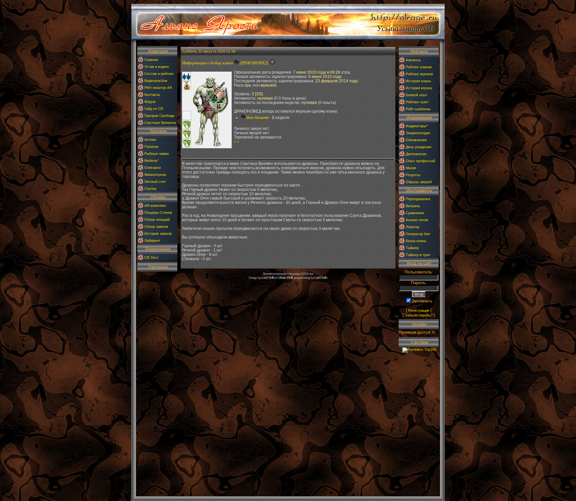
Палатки (151, 147)
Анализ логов (417, 220)
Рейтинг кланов (419, 67)
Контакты (152, 95)
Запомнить (422, 301)
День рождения (418, 147)
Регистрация (418, 310)
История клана (418, 81)
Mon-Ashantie (257, 118)
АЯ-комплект (155, 206)
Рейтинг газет (417, 102)
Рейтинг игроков (419, 74)
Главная (151, 60)
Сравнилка (415, 213)
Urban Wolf (285, 277)
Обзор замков (156, 227)
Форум (150, 102)
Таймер (412, 248)
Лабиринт (152, 241)
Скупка (150, 189)
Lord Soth (268, 277)
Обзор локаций (157, 220)
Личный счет (155, 182)
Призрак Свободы (159, 116)
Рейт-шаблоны (418, 109)
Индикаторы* (417, 126)
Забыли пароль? (419, 315)
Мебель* (151, 161)
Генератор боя (418, 234)
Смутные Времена (160, 123)
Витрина (413, 206)
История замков (158, 234)
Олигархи (152, 168)
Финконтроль (155, 175)
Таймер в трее (418, 255)
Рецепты (413, 175)
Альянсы (413, 60)
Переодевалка (418, 199)
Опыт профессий (420, 161)
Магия (411, 168)
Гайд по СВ (153, 109)
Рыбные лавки (156, 154)
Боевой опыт (416, 95)
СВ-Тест (151, 257)
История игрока (419, 88)
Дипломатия (416, 154)
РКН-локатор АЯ (158, 88)
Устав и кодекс (156, 67)
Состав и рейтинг (159, 74)
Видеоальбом (155, 81)
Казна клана (416, 241)
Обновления (416, 140)
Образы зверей (419, 182)
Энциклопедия (418, 133)
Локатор (412, 227)
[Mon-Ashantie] (236, 63)
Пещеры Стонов (158, 213)
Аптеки (150, 140)
